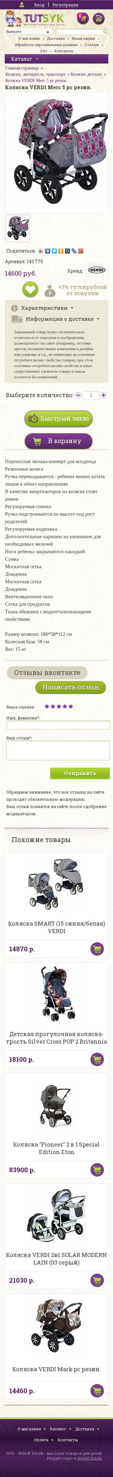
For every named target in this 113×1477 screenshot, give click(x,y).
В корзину (64, 441)
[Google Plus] (81, 251)
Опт (43, 51)
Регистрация (65, 4)
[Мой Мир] (67, 251)
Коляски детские (86, 74)
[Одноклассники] (61, 251)
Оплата (41, 1439)
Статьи (92, 44)
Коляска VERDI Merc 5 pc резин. (36, 80)
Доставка (56, 38)
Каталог (58, 1428)
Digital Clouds (89, 1458)
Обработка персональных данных (46, 44)
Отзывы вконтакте (47, 672)
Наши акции (83, 38)
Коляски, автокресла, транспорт (35, 74)
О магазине (29, 38)
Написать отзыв (70, 687)
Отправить (80, 773)
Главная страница (22, 68)
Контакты (64, 51)
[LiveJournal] (74, 251)
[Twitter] (54, 251)
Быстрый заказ (64, 418)
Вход (39, 4)
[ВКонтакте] (48, 251)
